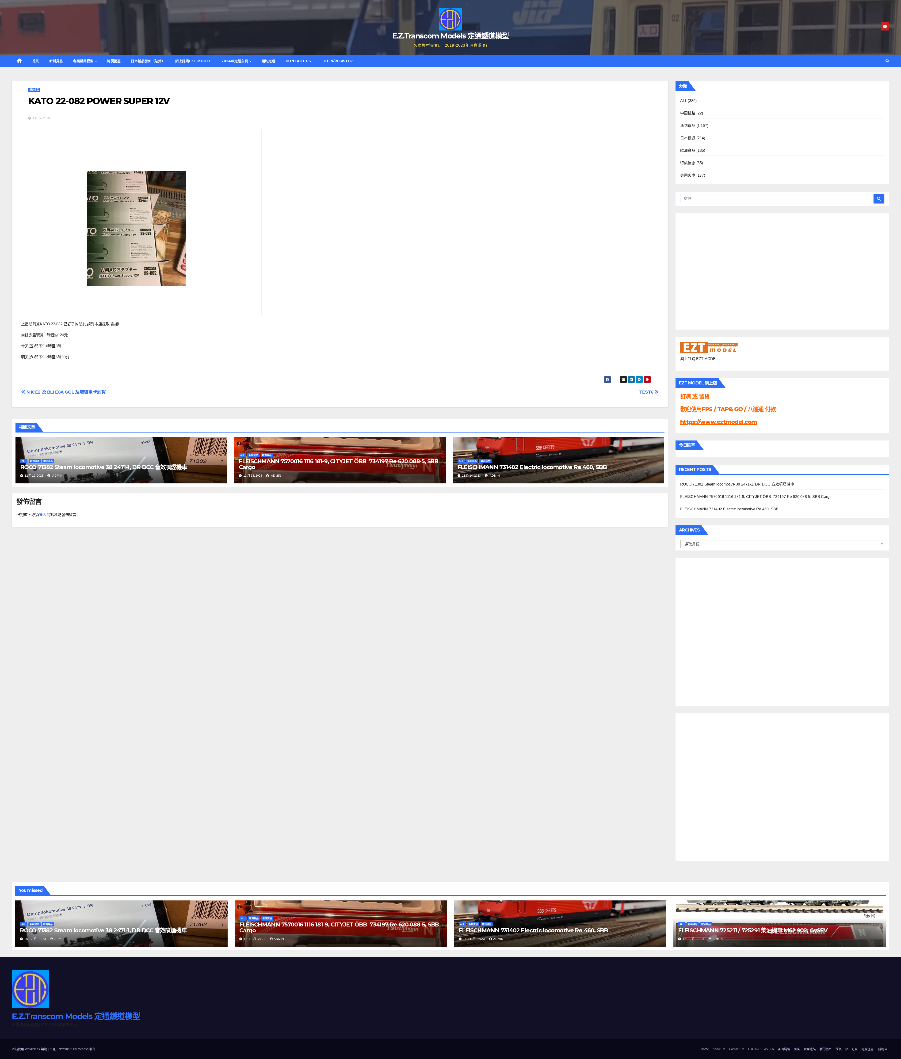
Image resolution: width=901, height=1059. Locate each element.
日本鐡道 (687, 138)
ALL (24, 461)
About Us (719, 1049)
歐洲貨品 (48, 461)
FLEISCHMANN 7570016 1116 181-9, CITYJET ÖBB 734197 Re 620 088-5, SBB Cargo (338, 464)
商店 (797, 1049)
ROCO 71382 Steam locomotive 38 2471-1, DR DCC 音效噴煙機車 (103, 467)
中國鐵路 (687, 113)
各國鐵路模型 (84, 61)
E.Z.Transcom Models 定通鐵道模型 (450, 35)
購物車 (882, 1049)
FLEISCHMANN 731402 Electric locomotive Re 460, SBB (532, 467)
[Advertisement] (699, 630)
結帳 (839, 1049)
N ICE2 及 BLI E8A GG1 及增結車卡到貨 (66, 392)
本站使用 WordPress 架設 (30, 1049)
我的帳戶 (826, 1049)
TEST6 (646, 392)
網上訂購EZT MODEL (193, 61)
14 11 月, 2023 (255, 939)
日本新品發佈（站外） (148, 61)
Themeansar (81, 1049)
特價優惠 (114, 61)
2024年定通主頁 (235, 61)
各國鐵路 (784, 1049)
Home (705, 1049)
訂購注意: (867, 1049)
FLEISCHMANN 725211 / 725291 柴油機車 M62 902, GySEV (753, 930)
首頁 (35, 61)
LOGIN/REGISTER (337, 61)
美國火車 (687, 175)
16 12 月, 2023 (35, 939)
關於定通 (268, 61)
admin (57, 475)
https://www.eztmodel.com (718, 421)
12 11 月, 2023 (694, 939)
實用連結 (810, 1049)
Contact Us (298, 61)
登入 (42, 515)
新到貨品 (56, 61)
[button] (887, 61)
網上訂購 (851, 1049)
